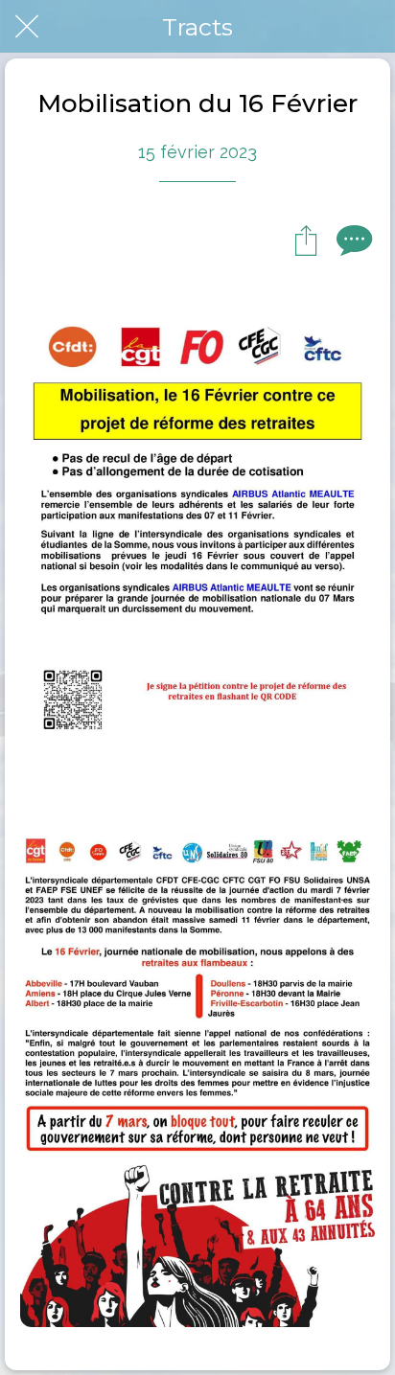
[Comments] (352, 240)
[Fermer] (26, 26)
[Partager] (306, 240)
